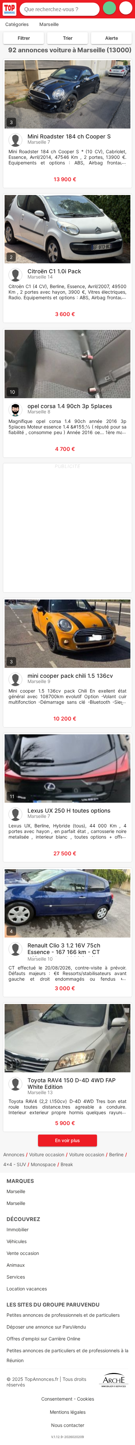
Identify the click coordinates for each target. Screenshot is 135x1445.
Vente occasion (23, 1253)
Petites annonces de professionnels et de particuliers (63, 1315)
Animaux (16, 1265)
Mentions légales (68, 1412)
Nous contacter (67, 1425)
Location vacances (27, 1288)
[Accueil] (9, 9)
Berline (116, 1154)
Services (16, 1277)
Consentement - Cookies (67, 1399)
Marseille (16, 1191)
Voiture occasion (46, 1154)
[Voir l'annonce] (116, 179)
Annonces (13, 1154)
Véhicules (17, 1241)
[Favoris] (16, 179)
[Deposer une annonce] (109, 7)
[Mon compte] (125, 7)
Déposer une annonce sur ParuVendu (46, 1327)
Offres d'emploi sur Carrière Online (43, 1338)
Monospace (43, 1164)
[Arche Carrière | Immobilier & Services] (113, 1382)
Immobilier (18, 1229)
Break (67, 1164)
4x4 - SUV (14, 1164)
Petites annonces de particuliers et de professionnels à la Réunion (67, 1355)
